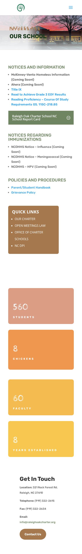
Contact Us (33, 534)
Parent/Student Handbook (31, 187)
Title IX (16, 89)
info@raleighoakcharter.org (37, 522)
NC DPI (20, 246)
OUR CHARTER (25, 219)
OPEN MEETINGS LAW (30, 226)
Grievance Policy (23, 192)
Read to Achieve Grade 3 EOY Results (38, 94)
